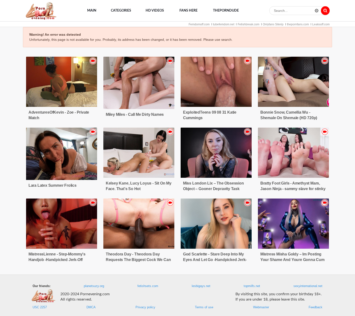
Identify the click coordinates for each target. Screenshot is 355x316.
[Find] (325, 10)
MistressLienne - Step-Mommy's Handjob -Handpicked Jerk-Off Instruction (56, 259)
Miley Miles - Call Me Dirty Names (135, 114)
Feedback (315, 307)
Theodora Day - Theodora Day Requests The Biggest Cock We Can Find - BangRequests (138, 259)
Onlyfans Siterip (273, 24)
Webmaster (261, 307)
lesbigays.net (201, 286)
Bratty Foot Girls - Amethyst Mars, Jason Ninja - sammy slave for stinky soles (293, 188)
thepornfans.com (298, 24)
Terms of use (204, 307)
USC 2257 (40, 307)
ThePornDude (226, 10)
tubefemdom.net (223, 24)
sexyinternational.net (307, 286)
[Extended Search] (316, 10)
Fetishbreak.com (248, 24)
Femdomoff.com (199, 24)
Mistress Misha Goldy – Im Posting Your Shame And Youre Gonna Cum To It (292, 259)
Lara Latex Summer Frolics (52, 185)
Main (91, 10)
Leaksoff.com (321, 24)
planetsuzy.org (94, 286)
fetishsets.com (147, 286)
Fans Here (188, 10)
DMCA (91, 307)
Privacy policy (145, 307)
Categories (121, 10)
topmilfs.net (252, 286)
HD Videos (155, 10)
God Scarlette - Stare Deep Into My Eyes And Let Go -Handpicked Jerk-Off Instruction (215, 259)
